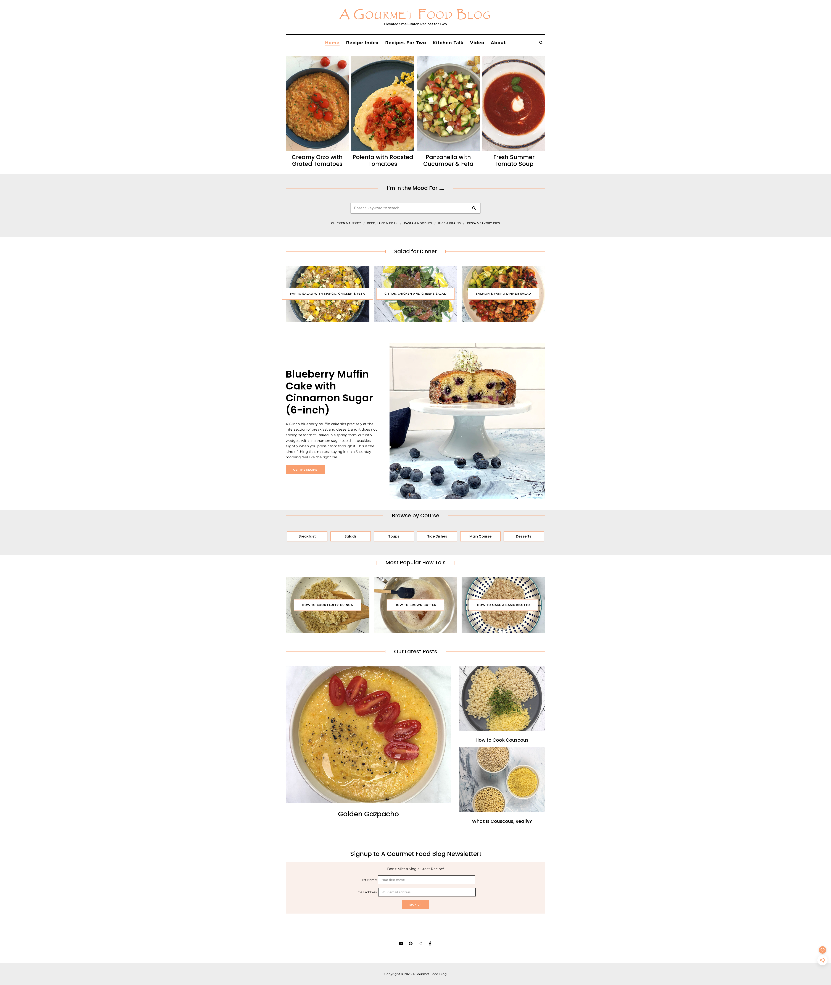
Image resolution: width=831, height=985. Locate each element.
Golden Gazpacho (368, 814)
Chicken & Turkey (346, 223)
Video (477, 42)
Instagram (420, 944)
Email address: (367, 892)
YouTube (401, 944)
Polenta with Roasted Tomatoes (383, 160)
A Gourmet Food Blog (415, 15)
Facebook (430, 944)
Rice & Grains (449, 223)
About (498, 42)
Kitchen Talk (448, 42)
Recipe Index (362, 42)
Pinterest (411, 944)
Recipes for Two (405, 42)
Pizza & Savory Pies (483, 223)
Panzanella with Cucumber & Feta (448, 160)
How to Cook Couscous (501, 740)
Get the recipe (305, 469)
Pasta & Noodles (418, 223)
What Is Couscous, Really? (502, 821)
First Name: (368, 880)
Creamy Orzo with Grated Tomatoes (317, 160)
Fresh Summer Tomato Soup (514, 160)
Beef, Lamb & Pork (382, 223)
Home (332, 42)
